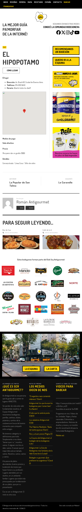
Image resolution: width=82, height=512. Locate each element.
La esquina (31, 368)
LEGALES (22, 508)
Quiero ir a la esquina (63, 61)
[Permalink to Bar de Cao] (21, 242)
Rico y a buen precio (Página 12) (40, 434)
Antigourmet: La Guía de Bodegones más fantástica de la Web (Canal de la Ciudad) (40, 451)
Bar (4, 47)
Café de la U (47, 230)
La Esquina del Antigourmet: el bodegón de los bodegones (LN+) (40, 441)
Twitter (21, 208)
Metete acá (60, 435)
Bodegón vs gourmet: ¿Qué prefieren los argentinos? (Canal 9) (41, 460)
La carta (51, 368)
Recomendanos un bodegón (64, 50)
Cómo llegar (12, 70)
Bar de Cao (7, 230)
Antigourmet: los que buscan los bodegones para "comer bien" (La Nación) (41, 406)
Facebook (31, 208)
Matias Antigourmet (11, 233)
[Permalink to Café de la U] (61, 242)
